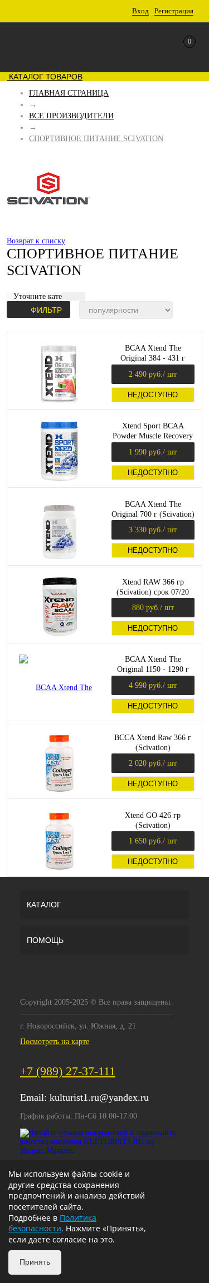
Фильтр (46, 310)
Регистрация (173, 11)
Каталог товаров (44, 76)
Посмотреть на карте (54, 1041)
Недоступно (153, 395)
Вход (140, 11)
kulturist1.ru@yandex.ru (99, 1097)
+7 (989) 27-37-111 (67, 1071)
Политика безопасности (52, 1223)
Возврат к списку (36, 241)
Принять (35, 1261)
